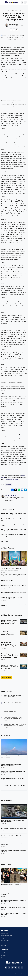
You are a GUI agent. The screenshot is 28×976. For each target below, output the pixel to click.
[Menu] (2, 2)
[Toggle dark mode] (25, 2)
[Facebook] (6, 967)
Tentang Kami (4, 933)
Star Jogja (3, 957)
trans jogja (8, 484)
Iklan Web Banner (5, 943)
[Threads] (19, 967)
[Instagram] (12, 967)
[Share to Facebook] (12, 490)
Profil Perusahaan (5, 940)
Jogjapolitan (14, 10)
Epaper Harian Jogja (12, 479)
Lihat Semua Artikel (6, 677)
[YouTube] (15, 967)
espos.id (3, 952)
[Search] (22, 2)
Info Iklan (3, 945)
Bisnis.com (3, 955)
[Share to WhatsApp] (19, 490)
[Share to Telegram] (25, 490)
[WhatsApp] (22, 967)
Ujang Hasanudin (13, 24)
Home (8, 10)
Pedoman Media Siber (6, 935)
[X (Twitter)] (9, 967)
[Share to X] (15, 490)
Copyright (3, 938)
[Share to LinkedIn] (22, 490)
